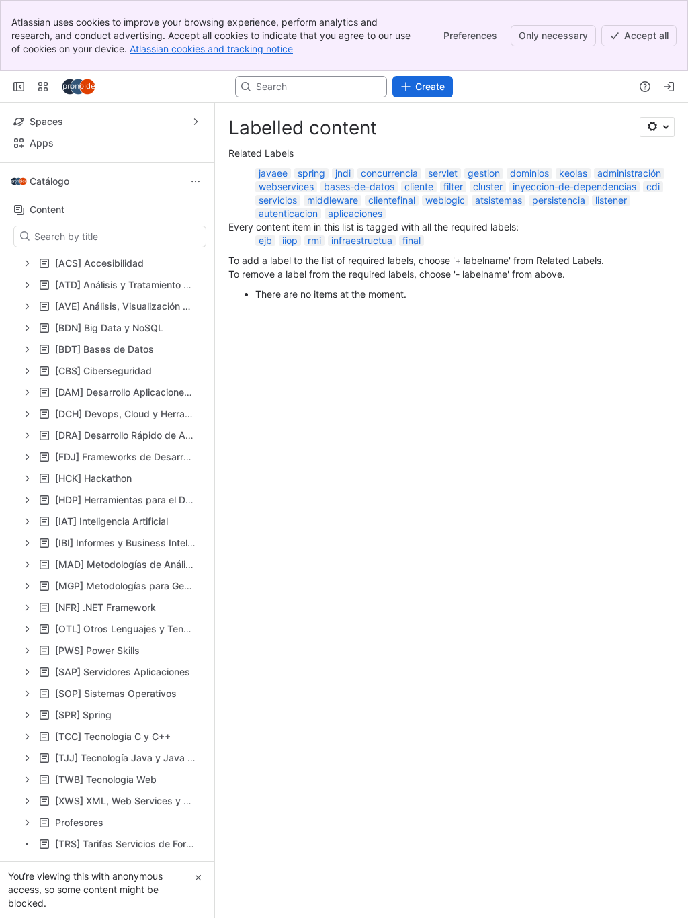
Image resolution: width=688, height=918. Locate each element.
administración (629, 173)
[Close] (198, 878)
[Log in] (669, 86)
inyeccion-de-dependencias (574, 186)
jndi (343, 173)
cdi (653, 186)
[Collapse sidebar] (19, 86)
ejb (265, 240)
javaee (273, 173)
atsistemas (498, 200)
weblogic (445, 200)
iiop (290, 240)
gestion (484, 173)
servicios (278, 200)
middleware (332, 200)
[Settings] (657, 127)
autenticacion (288, 213)
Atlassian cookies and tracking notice (211, 48)
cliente (418, 186)
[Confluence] (78, 86)
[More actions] (195, 181)
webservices (286, 186)
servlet (443, 173)
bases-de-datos (359, 186)
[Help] (645, 86)
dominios (529, 173)
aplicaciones (355, 213)
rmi (314, 240)
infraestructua (361, 240)
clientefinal (391, 200)
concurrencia (389, 173)
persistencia (558, 200)
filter (453, 186)
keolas (573, 173)
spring (311, 173)
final (411, 240)
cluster (488, 186)
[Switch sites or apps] (43, 86)
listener (611, 200)
